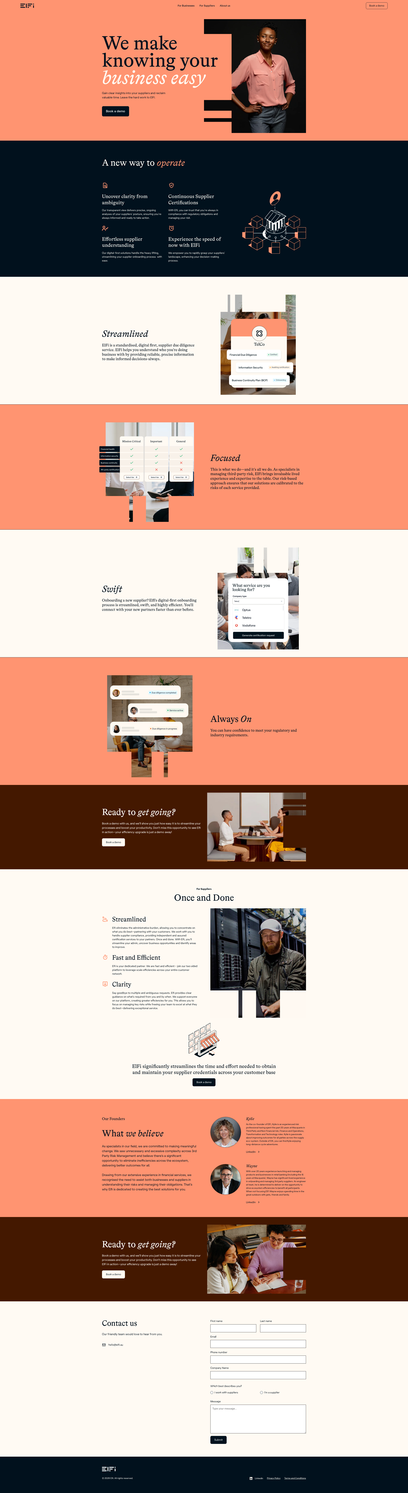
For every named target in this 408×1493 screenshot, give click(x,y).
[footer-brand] (109, 1469)
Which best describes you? (226, 1386)
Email (213, 1336)
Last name (266, 1321)
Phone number (218, 1352)
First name (216, 1321)
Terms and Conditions (295, 1478)
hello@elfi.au (115, 1345)
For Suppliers (207, 5)
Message (215, 1401)
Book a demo (376, 5)
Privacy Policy (273, 1478)
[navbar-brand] (59, 6)
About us (225, 5)
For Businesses (186, 5)
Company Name (219, 1368)
